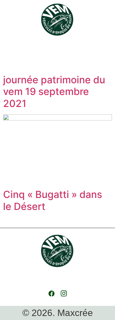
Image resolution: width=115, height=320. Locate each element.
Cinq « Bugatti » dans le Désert (52, 200)
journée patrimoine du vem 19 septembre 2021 (54, 91)
